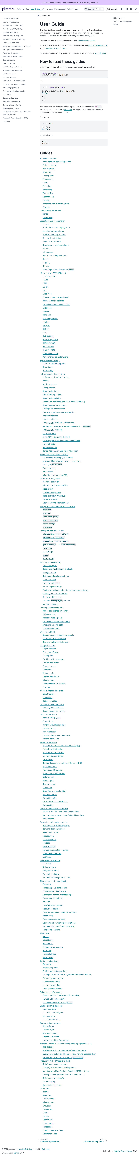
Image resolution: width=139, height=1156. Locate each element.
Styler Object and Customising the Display (61, 745)
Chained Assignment (52, 492)
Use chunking (49, 1016)
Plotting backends (51, 739)
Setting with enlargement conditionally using (66, 426)
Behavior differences (52, 597)
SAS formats (48, 346)
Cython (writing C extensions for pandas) (61, 995)
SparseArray (48, 1026)
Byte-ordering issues (52, 1085)
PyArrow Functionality (11, 32)
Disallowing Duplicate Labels (55, 642)
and (55, 534)
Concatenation (49, 579)
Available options (50, 967)
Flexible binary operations (54, 234)
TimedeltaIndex (49, 954)
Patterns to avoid (50, 499)
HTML (45, 283)
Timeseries (47, 1109)
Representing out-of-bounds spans (58, 926)
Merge (45, 183)
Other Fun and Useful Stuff (54, 791)
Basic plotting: (51, 718)
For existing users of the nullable (63, 1057)
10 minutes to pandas (11, 18)
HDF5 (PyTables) (50, 318)
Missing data (48, 175)
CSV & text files (49, 276)
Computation (48, 1123)
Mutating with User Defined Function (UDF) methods (66, 1071)
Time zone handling (51, 930)
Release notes (73, 9)
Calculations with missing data (56, 621)
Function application (52, 241)
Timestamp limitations (52, 898)
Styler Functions (50, 766)
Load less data (49, 1009)
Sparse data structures (11, 108)
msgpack (47, 315)
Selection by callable (52, 398)
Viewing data (48, 169)
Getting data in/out (51, 677)
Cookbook (7, 121)
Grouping (47, 186)
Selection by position (52, 395)
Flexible (49, 846)
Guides (115, 24)
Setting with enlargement (54, 409)
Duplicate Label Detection (54, 638)
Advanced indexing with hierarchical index (61, 461)
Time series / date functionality (14, 91)
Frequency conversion (53, 947)
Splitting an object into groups (56, 825)
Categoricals (48, 197)
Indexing (46, 902)
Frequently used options (53, 978)
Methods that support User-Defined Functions (63, 815)
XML (45, 290)
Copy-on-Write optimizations (56, 503)
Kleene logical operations (54, 711)
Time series (48, 193)
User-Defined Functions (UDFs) (14, 81)
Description (48, 489)
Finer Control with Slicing (54, 773)
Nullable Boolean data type (12, 70)
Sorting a (52, 464)
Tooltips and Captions (52, 770)
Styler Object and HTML (53, 752)
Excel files (47, 294)
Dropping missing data (53, 625)
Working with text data (11, 53)
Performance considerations (55, 357)
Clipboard (47, 308)
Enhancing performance (11, 101)
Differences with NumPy (53, 1078)
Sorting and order (51, 663)
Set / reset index (50, 447)
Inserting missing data (52, 618)
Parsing (46, 936)
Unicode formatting (51, 985)
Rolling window (49, 867)
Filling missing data (51, 628)
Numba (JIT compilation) (54, 999)
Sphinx (16, 1153)
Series (45, 214)
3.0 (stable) (112, 9)
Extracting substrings (52, 586)
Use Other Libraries (51, 1019)
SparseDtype (48, 1029)
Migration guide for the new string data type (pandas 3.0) (17, 113)
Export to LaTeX (50, 798)
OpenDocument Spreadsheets (56, 297)
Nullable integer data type (12, 67)
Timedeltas (47, 1127)
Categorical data (9, 63)
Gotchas (46, 207)
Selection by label (50, 391)
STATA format (49, 343)
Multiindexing (49, 1099)
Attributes (47, 950)
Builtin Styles (48, 780)
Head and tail (48, 224)
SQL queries (48, 336)
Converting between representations (59, 923)
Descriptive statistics (52, 238)
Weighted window (51, 870)
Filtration (46, 843)
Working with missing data (12, 56)
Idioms (46, 1092)
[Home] (38, 15)
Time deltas (7, 94)
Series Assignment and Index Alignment (60, 451)
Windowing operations (11, 88)
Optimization (48, 777)
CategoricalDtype (50, 652)
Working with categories (53, 659)
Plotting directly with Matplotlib (56, 735)
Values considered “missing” (55, 611)
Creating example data (53, 1130)
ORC (45, 332)
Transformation (49, 839)
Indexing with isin (50, 419)
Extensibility (48, 805)
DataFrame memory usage (54, 1064)
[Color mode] (122, 9)
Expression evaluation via (57, 1002)
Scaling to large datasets (12, 105)
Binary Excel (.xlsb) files (53, 301)
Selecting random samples (54, 405)
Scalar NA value (50, 701)
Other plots (48, 721)
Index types (48, 472)
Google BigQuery (50, 339)
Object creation (49, 165)
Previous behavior (51, 482)
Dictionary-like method (56, 437)
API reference (47, 9)
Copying (46, 262)
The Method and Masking (58, 423)
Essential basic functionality (13, 25)
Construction (48, 694)
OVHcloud (46, 1149)
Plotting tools (48, 728)
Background (48, 1047)
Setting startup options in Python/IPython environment (67, 974)
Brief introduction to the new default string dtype (64, 1050)
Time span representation (54, 919)
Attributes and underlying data (56, 227)
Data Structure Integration (54, 363)
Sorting (46, 259)
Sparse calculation (51, 1037)
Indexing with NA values (53, 707)
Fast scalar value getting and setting (59, 412)
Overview (47, 863)
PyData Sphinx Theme (123, 1151)
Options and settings (10, 98)
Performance (48, 819)
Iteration (46, 248)
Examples (47, 857)
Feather (46, 322)
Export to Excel (50, 794)
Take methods (49, 468)
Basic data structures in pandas (57, 162)
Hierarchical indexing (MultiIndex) (58, 457)
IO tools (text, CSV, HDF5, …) (13, 29)
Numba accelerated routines (55, 850)
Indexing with (51, 583)
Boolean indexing (50, 416)
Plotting (46, 200)
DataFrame (47, 217)
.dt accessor (48, 252)
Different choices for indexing (56, 377)
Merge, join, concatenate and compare (17, 46)
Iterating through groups (54, 829)
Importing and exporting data (56, 204)
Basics (45, 381)
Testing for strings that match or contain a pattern (65, 590)
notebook (68, 109)
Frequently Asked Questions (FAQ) (15, 118)
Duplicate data (49, 433)
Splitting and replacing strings (56, 576)
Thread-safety (49, 1081)
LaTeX (45, 287)
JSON (45, 280)
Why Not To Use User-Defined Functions (61, 811)
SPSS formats (49, 350)
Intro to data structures (11, 22)
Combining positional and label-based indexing (64, 402)
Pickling (46, 311)
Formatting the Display (53, 749)
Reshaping (47, 190)
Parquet (46, 325)
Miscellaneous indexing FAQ (55, 475)
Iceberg (46, 329)
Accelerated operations (53, 231)
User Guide (35, 9)
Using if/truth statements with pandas (59, 1067)
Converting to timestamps (54, 891)
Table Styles (48, 759)
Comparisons (49, 666)
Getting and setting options (55, 971)
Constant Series (50, 1134)
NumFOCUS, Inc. (25, 1149)
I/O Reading (48, 370)
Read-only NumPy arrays (54, 496)
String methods (49, 572)
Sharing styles (49, 784)
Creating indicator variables (55, 593)
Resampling (48, 916)
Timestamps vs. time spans (55, 888)
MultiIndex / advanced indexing (14, 39)
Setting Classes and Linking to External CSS (62, 763)
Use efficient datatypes (53, 1012)
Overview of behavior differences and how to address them (69, 1054)
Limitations (47, 787)
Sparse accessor (50, 1033)
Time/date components (53, 905)
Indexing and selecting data (13, 36)
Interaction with (55, 1040)
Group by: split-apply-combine (14, 84)
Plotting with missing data (54, 725)
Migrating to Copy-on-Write (55, 485)
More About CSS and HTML (55, 801)
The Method (52, 430)
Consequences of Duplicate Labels (58, 635)
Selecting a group (50, 832)
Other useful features (52, 853)
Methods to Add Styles (53, 756)
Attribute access (50, 384)
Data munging (49, 673)
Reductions (48, 943)
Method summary (50, 604)
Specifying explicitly (58, 569)
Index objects (49, 444)
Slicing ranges (49, 388)
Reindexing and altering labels (56, 245)
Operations (47, 179)
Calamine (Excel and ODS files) (56, 304)
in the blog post (88, 3)
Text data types (50, 565)
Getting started (22, 9)
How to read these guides (122, 21)
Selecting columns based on (58, 269)
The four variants (56, 600)
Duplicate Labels (9, 60)
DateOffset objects (51, 909)
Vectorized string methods (54, 255)
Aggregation (48, 836)
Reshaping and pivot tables (13, 49)
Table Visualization (9, 77)
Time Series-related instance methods (60, 912)
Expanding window (51, 874)
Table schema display (52, 988)
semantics (49, 614)
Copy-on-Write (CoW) (11, 43)
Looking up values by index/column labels (61, 440)
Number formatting (51, 982)
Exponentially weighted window (57, 877)
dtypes (46, 266)
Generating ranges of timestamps (57, 895)
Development (59, 9)
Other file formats (50, 353)
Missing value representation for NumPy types (63, 1074)
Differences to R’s (54, 684)
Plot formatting (49, 732)
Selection (47, 172)
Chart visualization (9, 74)
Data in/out (47, 1120)
